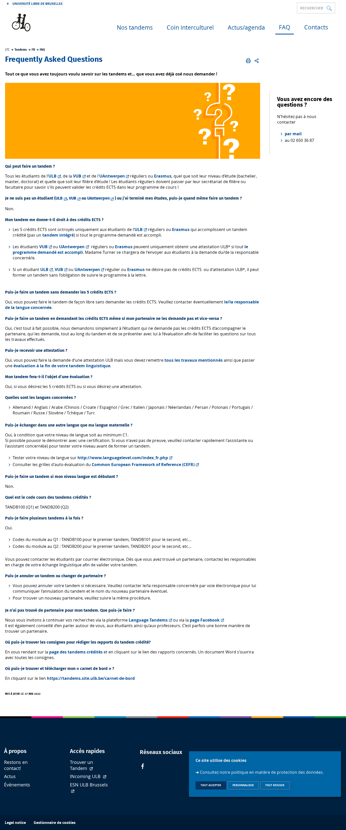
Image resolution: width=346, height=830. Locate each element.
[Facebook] (142, 766)
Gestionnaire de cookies (54, 823)
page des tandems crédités (76, 652)
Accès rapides (87, 751)
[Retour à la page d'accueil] (51, 22)
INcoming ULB (86, 776)
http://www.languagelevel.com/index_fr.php (123, 457)
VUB (77, 176)
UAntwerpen (112, 176)
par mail (293, 134)
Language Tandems (148, 620)
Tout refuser (274, 785)
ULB (52, 176)
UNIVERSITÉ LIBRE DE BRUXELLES (37, 4)
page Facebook (205, 620)
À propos (15, 751)
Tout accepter (211, 785)
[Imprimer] (248, 61)
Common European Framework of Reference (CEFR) (143, 464)
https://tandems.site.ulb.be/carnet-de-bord (91, 678)
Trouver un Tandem (81, 765)
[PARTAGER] (256, 61)
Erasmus (162, 176)
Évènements (17, 785)
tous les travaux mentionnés (193, 360)
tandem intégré (58, 235)
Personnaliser (243, 785)
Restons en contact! (16, 765)
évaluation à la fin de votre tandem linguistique (61, 366)
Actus (10, 776)
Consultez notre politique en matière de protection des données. (262, 772)
